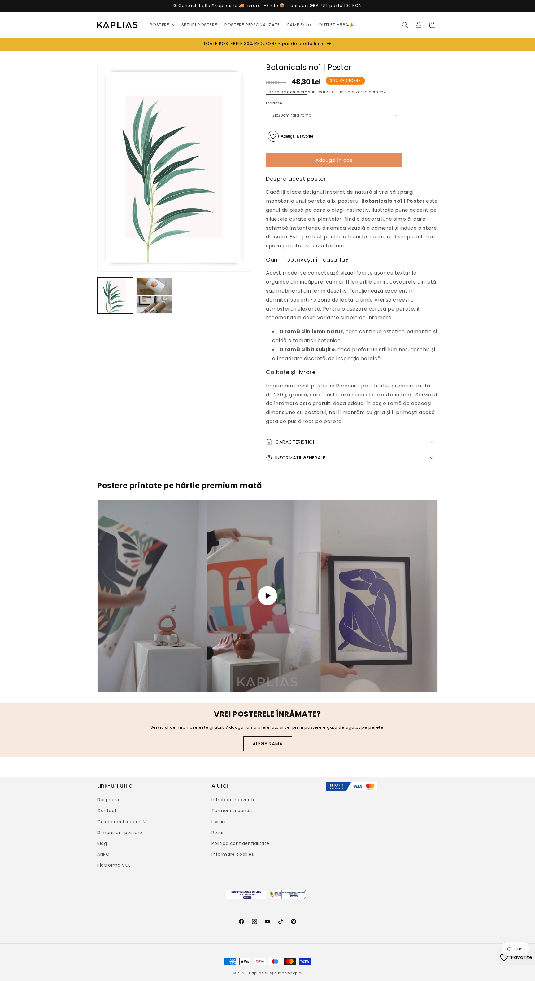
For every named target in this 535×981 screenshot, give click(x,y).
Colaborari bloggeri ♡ (122, 822)
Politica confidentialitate (240, 843)
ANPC (103, 854)
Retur (217, 832)
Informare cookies (232, 854)
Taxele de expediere (286, 92)
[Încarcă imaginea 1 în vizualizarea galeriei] (115, 295)
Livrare (219, 822)
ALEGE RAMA (268, 743)
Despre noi (109, 800)
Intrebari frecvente (233, 800)
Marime (274, 103)
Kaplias (256, 972)
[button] (162, 24)
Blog (102, 843)
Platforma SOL (114, 865)
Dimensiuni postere (119, 832)
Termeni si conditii (232, 810)
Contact (107, 810)
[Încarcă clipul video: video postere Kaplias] (267, 596)
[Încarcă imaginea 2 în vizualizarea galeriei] (154, 295)
